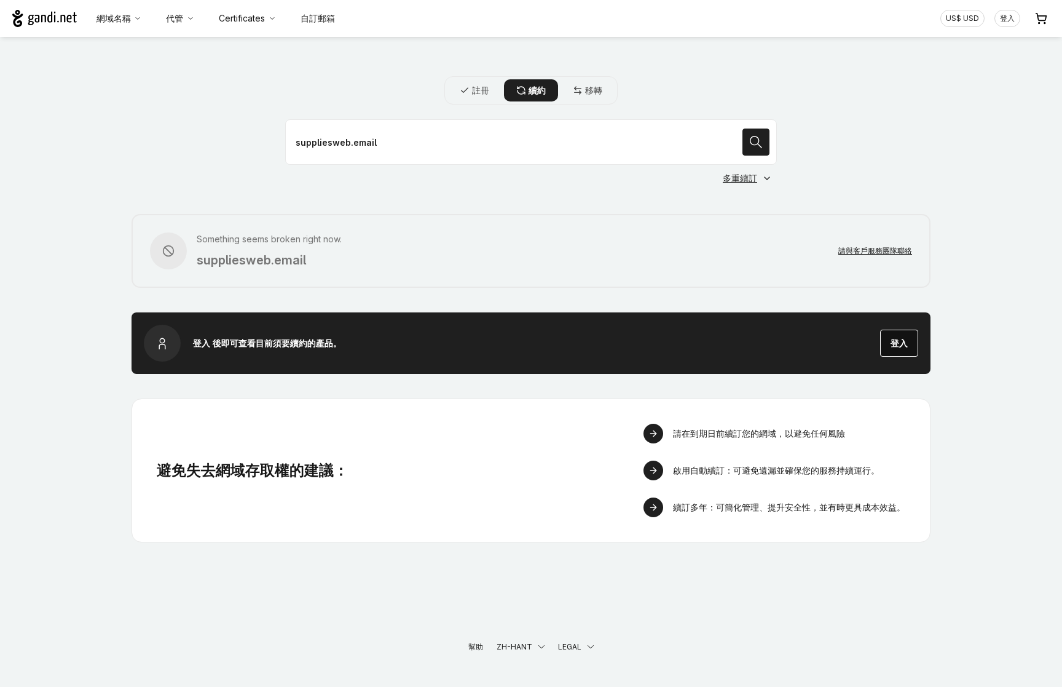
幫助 (475, 646)
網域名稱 (113, 18)
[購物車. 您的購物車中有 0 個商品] (1041, 18)
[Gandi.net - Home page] (44, 18)
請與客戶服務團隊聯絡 (875, 250)
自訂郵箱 (318, 18)
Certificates (242, 18)
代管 (174, 18)
